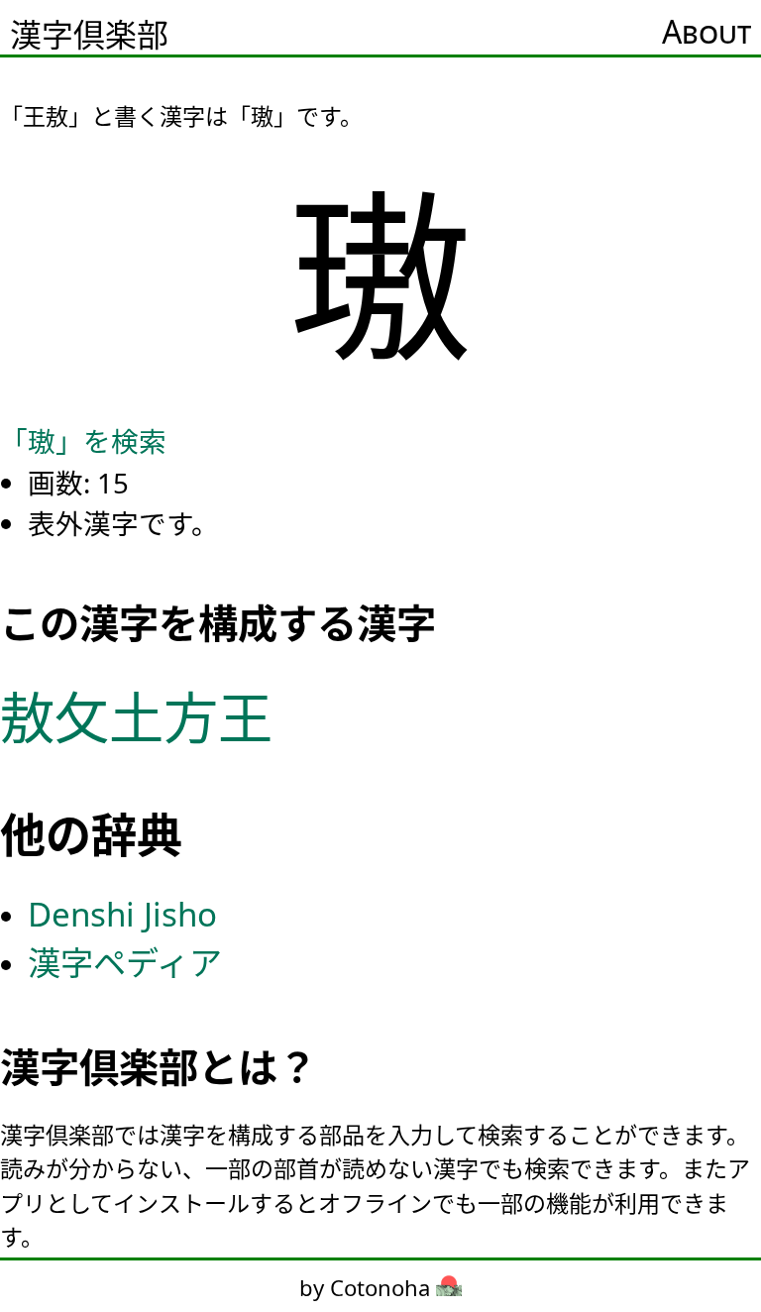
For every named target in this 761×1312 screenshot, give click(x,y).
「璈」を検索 (83, 441)
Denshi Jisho (122, 914)
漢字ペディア (125, 962)
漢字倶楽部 (89, 34)
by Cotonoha (367, 1287)
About (706, 31)
